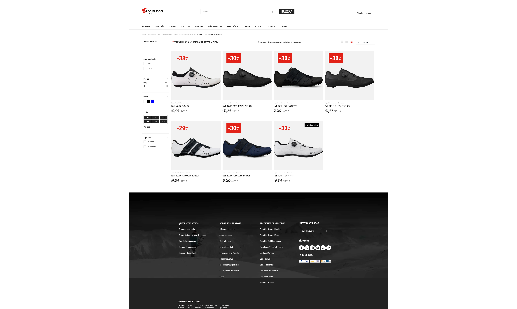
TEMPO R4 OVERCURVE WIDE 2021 (238, 106)
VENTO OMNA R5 (180, 106)
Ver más (147, 127)
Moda (247, 26)
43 (148, 121)
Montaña (160, 26)
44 (156, 121)
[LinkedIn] (323, 247)
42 (163, 118)
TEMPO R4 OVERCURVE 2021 (337, 106)
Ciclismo (185, 26)
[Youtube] (317, 247)
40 (148, 118)
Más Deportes (215, 26)
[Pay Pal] (301, 261)
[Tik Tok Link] (328, 247)
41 (156, 118)
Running (146, 26)
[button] (511, 299)
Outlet (285, 26)
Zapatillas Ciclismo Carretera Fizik (209, 34)
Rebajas (272, 26)
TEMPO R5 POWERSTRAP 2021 (185, 176)
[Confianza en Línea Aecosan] (323, 261)
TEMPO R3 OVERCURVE (284, 176)
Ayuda (368, 13)
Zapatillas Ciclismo (164, 34)
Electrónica (233, 26)
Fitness (199, 26)
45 (163, 121)
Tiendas (360, 13)
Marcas (259, 26)
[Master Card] (312, 261)
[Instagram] (312, 247)
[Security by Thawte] (317, 261)
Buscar (286, 12)
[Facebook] (301, 247)
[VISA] (306, 261)
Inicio (144, 34)
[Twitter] (306, 247)
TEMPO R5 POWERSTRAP (285, 106)
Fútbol (173, 26)
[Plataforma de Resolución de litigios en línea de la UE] (328, 261)
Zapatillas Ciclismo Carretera (184, 34)
